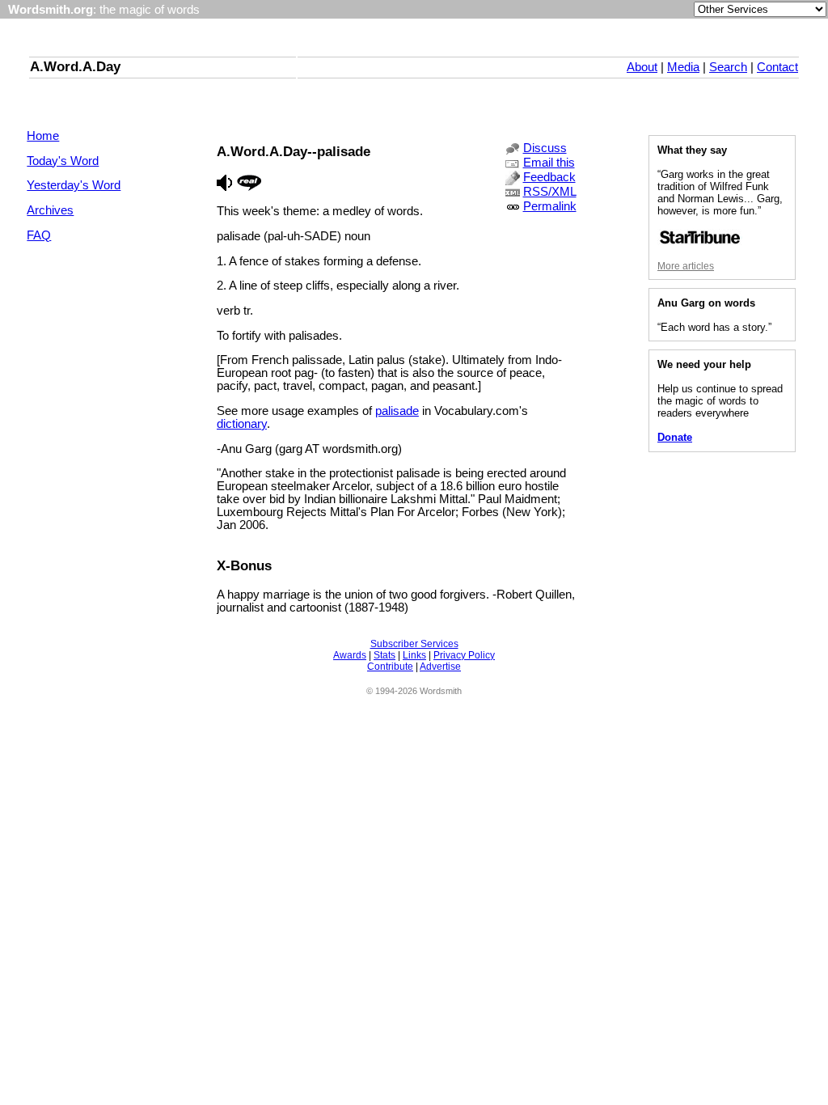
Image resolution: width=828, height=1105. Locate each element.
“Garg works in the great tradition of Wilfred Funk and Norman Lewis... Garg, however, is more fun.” (720, 192)
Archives (50, 210)
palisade (397, 410)
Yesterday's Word (73, 185)
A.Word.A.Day (75, 66)
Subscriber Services (414, 644)
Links (414, 655)
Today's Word (63, 161)
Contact (777, 67)
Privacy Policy (464, 655)
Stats (384, 655)
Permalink (550, 206)
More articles (685, 266)
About (642, 67)
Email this (549, 162)
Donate (674, 437)
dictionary (242, 423)
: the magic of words (104, 9)
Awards (349, 655)
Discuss (545, 148)
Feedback (549, 177)
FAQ (39, 235)
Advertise (440, 666)
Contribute (390, 666)
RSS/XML (550, 191)
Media (683, 67)
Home (43, 135)
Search (728, 67)
